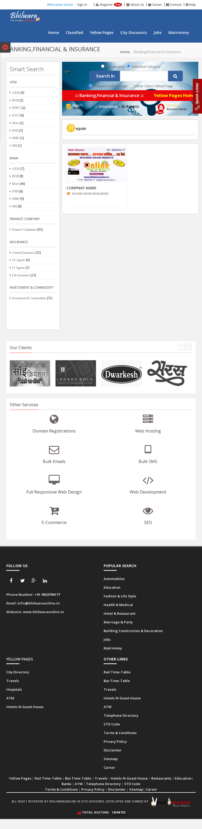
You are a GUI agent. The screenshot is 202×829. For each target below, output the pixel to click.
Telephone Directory (103, 783)
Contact (175, 4)
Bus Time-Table (78, 778)
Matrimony (178, 32)
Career (156, 4)
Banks (66, 783)
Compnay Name (82, 187)
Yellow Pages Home (175, 95)
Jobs (157, 32)
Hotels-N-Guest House (129, 778)
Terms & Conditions (61, 789)
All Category (115, 66)
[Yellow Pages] (68, 71)
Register (106, 4)
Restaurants (161, 778)
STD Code (132, 783)
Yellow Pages (101, 32)
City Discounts (133, 32)
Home (53, 32)
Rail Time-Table (48, 778)
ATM (79, 783)
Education (183, 778)
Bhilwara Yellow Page (111, 86)
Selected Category (146, 66)
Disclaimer (117, 789)
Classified (74, 32)
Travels (101, 778)
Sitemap (136, 789)
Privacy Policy (92, 789)
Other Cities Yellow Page (153, 86)
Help (192, 4)
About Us (137, 4)
